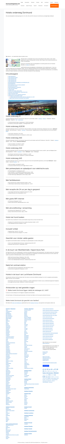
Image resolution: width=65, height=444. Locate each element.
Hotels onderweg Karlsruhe (48, 336)
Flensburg (8, 334)
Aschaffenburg (9, 311)
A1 (43, 369)
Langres (25, 325)
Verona (25, 404)
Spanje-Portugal (29, 5)
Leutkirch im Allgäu (9, 368)
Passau (7, 381)
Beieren (56, 373)
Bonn (7, 322)
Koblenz (7, 364)
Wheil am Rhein (9, 402)
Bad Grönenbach (9, 316)
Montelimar (26, 336)
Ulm (6, 396)
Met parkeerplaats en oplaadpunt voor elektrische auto (18, 82)
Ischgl (7, 414)
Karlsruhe (7, 358)
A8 (57, 369)
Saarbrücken (20, 119)
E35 (44, 376)
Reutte (7, 417)
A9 (43, 371)
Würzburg (8, 404)
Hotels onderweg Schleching (48, 321)
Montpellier (26, 337)
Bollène (25, 314)
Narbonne (26, 341)
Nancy (25, 340)
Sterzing (25, 403)
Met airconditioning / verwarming (14, 87)
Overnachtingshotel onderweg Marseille (50, 333)
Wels (7, 421)
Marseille (26, 333)
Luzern (7, 436)
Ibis (58, 378)
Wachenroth (8, 398)
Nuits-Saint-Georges (28, 345)
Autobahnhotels (46, 359)
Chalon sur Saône (27, 318)
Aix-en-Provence (27, 310)
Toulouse (26, 359)
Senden (7, 391)
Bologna (25, 396)
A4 (49, 369)
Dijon (25, 322)
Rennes (25, 353)
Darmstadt (8, 325)
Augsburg (8, 312)
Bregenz (7, 408)
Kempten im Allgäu (9, 360)
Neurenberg (8, 377)
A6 (53, 369)
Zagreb (25, 408)
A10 (45, 371)
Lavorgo (7, 433)
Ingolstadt (8, 356)
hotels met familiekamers (17, 302)
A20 (51, 371)
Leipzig (7, 366)
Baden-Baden (8, 318)
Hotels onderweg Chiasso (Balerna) (49, 313)
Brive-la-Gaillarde (27, 317)
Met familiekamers (11, 83)
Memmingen (8, 371)
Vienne (25, 365)
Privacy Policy (45, 351)
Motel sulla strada (46, 356)
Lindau (7, 369)
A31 (53, 371)
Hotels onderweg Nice (47, 331)
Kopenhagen (26, 388)
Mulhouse (26, 339)
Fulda (7, 339)
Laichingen (8, 365)
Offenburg (8, 380)
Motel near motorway (47, 357)
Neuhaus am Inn (9, 376)
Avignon (25, 311)
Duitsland (32, 2)
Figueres (26, 373)
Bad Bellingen (8, 313)
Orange (25, 346)
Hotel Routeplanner (54, 5)
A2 (45, 369)
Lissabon (26, 423)
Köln (16, 119)
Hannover (23, 130)
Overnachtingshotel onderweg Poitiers (50, 312)
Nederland (56, 2)
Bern (7, 428)
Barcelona (26, 371)
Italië (42, 2)
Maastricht (26, 419)
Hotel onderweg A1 (12, 76)
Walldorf (7, 399)
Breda (25, 417)
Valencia (26, 376)
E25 (55, 374)
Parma (25, 400)
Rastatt (7, 383)
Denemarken (27, 2)
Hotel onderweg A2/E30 (13, 77)
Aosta (25, 394)
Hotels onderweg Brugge (47, 316)
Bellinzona (8, 427)
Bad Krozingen (8, 317)
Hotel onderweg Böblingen (48, 339)
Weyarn (7, 403)
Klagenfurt (8, 415)
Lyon (25, 330)
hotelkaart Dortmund (34, 302)
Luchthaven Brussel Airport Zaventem (31, 383)
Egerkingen (8, 431)
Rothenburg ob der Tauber (11, 388)
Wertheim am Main (9, 400)
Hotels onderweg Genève (47, 320)
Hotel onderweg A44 (12, 79)
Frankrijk (37, 2)
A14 (50, 371)
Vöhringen (8, 397)
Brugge (25, 381)
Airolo (7, 426)
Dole (25, 323)
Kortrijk (25, 382)
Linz (6, 416)
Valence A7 (26, 363)
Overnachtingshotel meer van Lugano (50, 315)
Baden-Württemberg (48, 373)
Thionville (26, 357)
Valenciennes (26, 364)
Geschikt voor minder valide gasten (15, 90)
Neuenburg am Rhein (10, 375)
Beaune (25, 312)
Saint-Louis (26, 354)
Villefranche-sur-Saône (28, 368)
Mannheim (8, 370)
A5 (51, 369)
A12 (46, 371)
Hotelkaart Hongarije (28, 391)
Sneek (25, 420)
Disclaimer (45, 353)
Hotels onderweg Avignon (47, 328)
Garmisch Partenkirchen (10, 342)
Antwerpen (26, 380)
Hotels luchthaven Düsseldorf (11, 353)
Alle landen (46, 5)
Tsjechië (35, 5)
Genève (7, 432)
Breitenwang (8, 409)
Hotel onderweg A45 (12, 81)
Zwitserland (40, 5)
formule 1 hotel (45, 378)
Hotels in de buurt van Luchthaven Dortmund (17, 94)
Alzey (7, 310)
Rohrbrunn (8, 386)
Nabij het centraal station (13, 93)
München (7, 374)
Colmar (25, 320)
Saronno (25, 402)
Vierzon (25, 366)
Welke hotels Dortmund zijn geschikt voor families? (19, 98)
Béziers (25, 313)
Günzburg (8, 346)
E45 (49, 376)
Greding (7, 345)
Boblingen (8, 320)
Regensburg (8, 385)
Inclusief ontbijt (11, 89)
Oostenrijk (22, 5)
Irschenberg (8, 357)
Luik (25, 385)
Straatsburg (26, 356)
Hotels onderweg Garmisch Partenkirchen (51, 310)
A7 (55, 369)
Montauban (26, 335)
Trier (7, 394)
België (22, 2)
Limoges (26, 328)
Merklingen (8, 373)
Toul (25, 358)
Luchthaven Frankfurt (10, 336)
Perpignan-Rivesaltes (28, 351)
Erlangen (7, 333)
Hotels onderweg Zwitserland (12, 423)
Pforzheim (8, 382)
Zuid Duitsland (45, 382)
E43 (47, 376)
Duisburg (56, 140)
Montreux (7, 437)
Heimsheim (8, 351)
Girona (25, 374)
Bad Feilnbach (8, 314)
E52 (51, 376)
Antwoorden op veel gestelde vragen (15, 95)
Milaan (25, 399)
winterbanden (49, 380)
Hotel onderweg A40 (12, 78)
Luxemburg (46, 2)
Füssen (7, 341)
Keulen (27, 64)
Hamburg (40, 118)
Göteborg (26, 434)
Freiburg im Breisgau (10, 337)
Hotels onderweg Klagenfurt (48, 308)
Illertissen (8, 354)
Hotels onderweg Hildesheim (48, 323)
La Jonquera (26, 375)
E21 (53, 374)
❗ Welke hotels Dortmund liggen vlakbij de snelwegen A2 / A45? (22, 96)
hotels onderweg (54, 378)
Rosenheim (8, 387)
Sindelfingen (8, 392)
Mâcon (25, 331)
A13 (48, 371)
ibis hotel (44, 379)
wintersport (53, 380)
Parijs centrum (27, 348)
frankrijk (49, 378)
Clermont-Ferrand (27, 319)
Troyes (25, 362)
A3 (47, 369)
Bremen (44, 118)
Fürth (7, 340)
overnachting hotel (48, 379)
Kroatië (51, 2)
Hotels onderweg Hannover (48, 326)
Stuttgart (7, 393)
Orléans (25, 347)
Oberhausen (8, 379)
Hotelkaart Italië (27, 393)
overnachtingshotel (54, 379)
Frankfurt (15, 161)
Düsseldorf (20, 151)
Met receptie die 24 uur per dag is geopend (16, 84)
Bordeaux (26, 316)
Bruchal (7, 324)
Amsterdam (26, 416)
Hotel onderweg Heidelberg (48, 334)
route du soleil (45, 380)
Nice (25, 342)
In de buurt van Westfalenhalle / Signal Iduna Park (17, 92)
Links (44, 354)
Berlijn (7, 131)
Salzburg (7, 419)
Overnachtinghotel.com (13, 3)
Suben (7, 420)
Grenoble (26, 324)
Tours (25, 360)
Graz (7, 411)
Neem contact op (46, 343)
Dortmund (8, 328)
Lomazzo (26, 398)
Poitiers (25, 352)
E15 (49, 374)
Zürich (7, 438)
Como (25, 397)
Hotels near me (45, 360)
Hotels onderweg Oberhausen (48, 324)
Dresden (7, 329)
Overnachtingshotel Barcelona (48, 318)
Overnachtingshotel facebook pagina (50, 362)
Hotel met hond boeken (12, 88)
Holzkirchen (8, 352)
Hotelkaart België (27, 379)
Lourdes (25, 329)
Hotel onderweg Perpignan (48, 329)
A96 (56, 371)
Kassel (7, 359)
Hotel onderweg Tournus (47, 337)
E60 (53, 376)
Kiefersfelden (8, 363)
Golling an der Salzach (10, 410)
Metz (25, 334)
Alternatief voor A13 (9, 425)
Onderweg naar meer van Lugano (12, 434)
